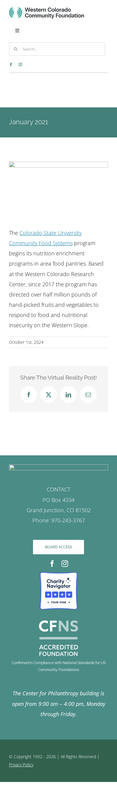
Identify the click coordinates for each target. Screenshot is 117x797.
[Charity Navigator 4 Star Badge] (58, 574)
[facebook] (11, 64)
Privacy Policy (21, 765)
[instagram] (20, 64)
